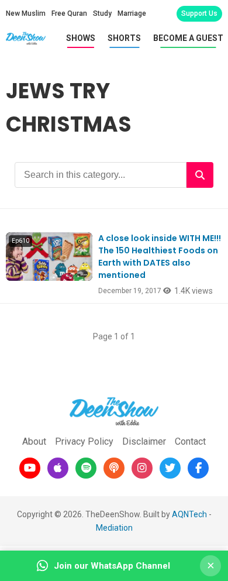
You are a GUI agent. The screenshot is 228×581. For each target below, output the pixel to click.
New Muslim (26, 13)
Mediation (114, 527)
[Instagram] (142, 468)
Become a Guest (188, 38)
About (34, 441)
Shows (80, 38)
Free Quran (69, 13)
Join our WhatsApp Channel (112, 566)
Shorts (124, 38)
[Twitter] (170, 468)
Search (199, 175)
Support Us (199, 13)
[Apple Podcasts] (57, 468)
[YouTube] (29, 468)
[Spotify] (85, 468)
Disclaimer (144, 441)
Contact (190, 441)
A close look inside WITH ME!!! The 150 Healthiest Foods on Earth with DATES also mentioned (159, 256)
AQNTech (189, 514)
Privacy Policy (84, 441)
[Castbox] (114, 468)
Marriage (132, 13)
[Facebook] (198, 468)
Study (102, 13)
